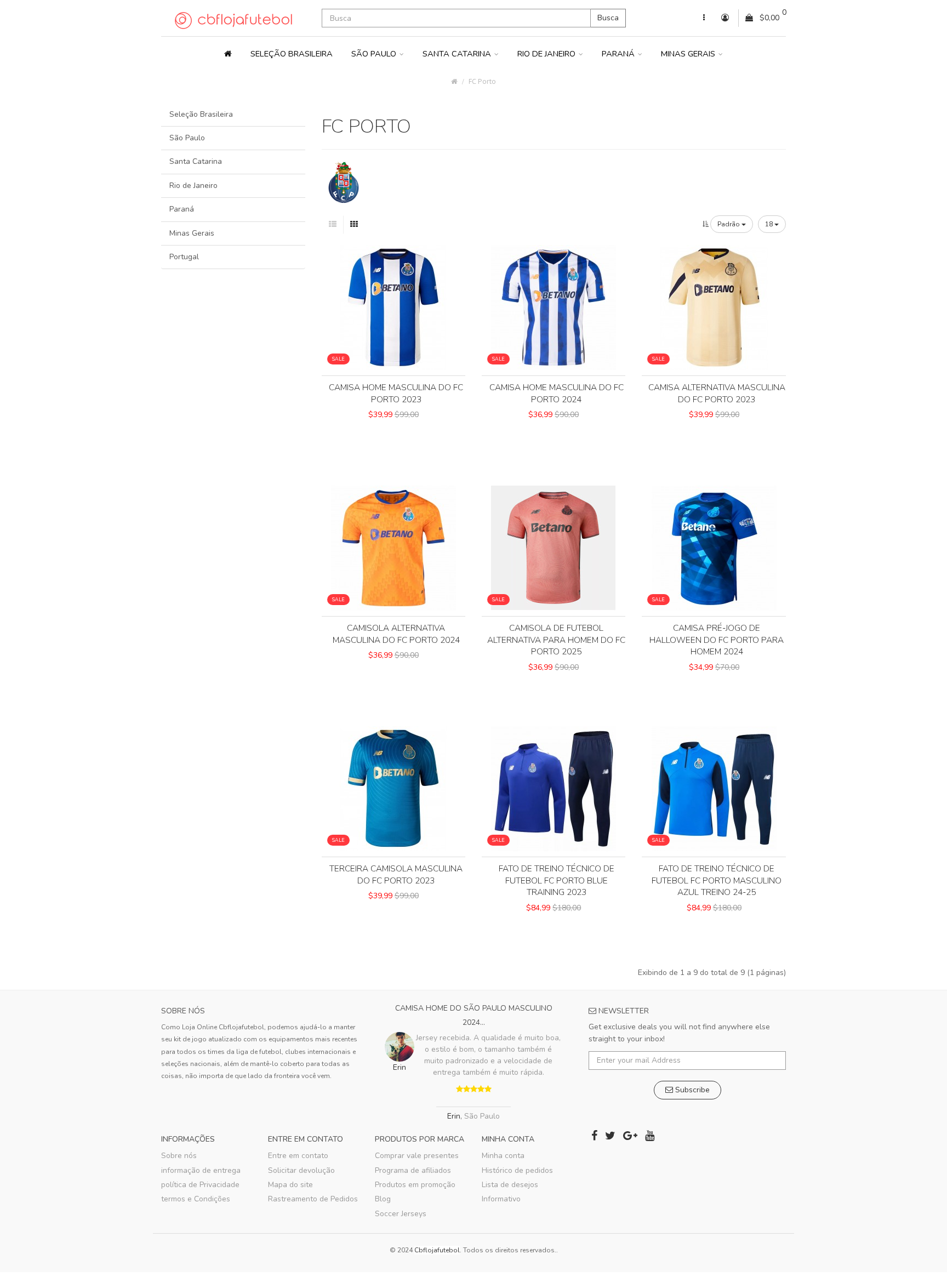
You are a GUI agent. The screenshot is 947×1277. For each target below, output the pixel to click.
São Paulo (187, 138)
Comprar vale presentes (417, 1155)
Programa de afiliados (413, 1170)
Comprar (393, 433)
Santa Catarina (195, 161)
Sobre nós (179, 1155)
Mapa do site (290, 1184)
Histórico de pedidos (517, 1170)
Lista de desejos (510, 1184)
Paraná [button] (619, 53)
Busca (608, 18)
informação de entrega (201, 1170)
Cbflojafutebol (437, 1250)
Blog (383, 1199)
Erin (453, 1116)
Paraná (181, 209)
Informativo (501, 1199)
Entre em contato (298, 1155)
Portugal (184, 257)
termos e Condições (195, 1199)
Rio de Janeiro (193, 185)
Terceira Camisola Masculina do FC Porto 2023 (396, 874)
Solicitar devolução (301, 1170)
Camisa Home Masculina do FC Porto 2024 (556, 393)
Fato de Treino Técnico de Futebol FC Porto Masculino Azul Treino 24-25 (716, 880)
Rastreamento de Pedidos (313, 1199)
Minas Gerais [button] (689, 53)
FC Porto (482, 81)
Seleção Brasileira (291, 53)
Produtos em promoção (415, 1184)
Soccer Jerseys (400, 1213)
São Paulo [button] (374, 53)
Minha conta (503, 1155)
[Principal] (228, 54)
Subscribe (691, 1090)
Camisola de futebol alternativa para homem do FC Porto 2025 (556, 639)
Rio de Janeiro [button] (547, 53)
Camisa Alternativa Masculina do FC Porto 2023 (716, 393)
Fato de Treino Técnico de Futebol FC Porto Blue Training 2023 (556, 880)
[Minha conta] (704, 18)
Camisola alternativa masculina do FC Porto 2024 (396, 634)
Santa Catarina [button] (458, 53)
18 (769, 224)
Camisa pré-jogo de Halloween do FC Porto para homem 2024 (716, 639)
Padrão (729, 224)
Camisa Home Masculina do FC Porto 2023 (396, 393)
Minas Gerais (191, 233)
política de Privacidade (200, 1184)
